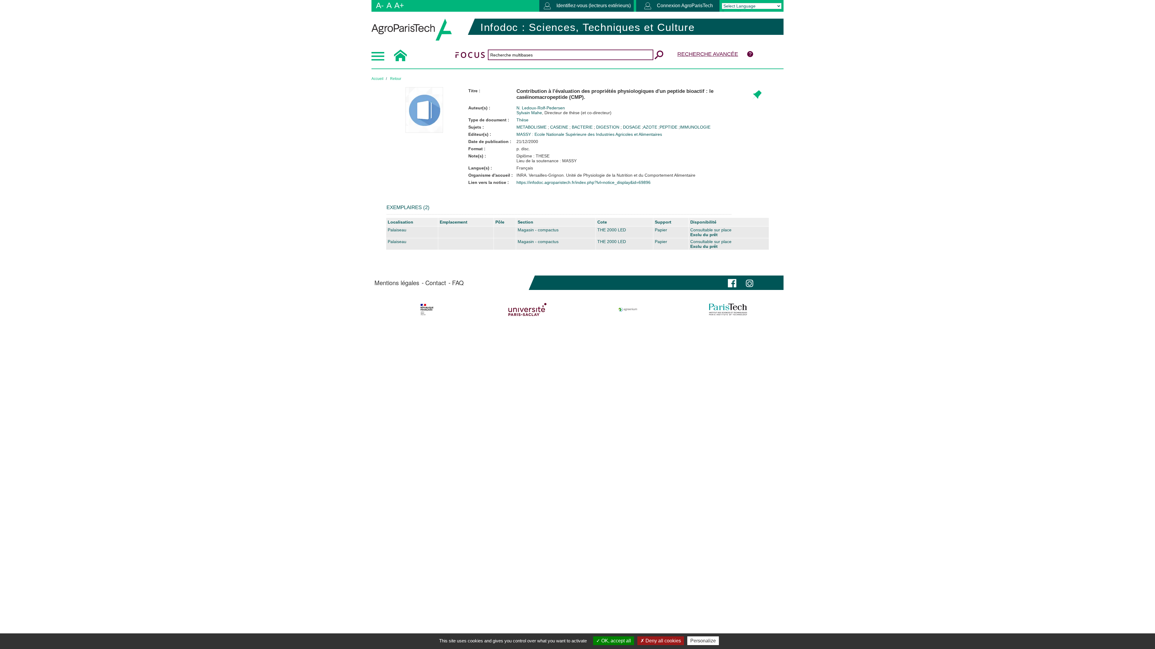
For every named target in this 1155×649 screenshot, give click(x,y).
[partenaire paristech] (728, 309)
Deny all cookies (662, 640)
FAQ (458, 283)
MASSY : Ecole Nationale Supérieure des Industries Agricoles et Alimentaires (589, 134)
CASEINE (559, 127)
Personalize (703, 640)
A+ (399, 5)
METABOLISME (532, 127)
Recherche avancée (707, 54)
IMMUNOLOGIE (695, 127)
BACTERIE (583, 127)
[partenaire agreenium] (628, 309)
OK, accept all (615, 640)
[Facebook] (732, 282)
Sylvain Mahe (563, 112)
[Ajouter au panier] (756, 95)
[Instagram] (749, 282)
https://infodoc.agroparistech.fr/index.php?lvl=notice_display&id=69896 (583, 182)
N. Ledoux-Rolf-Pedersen (540, 107)
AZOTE (650, 127)
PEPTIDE (668, 127)
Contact (435, 283)
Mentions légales (396, 283)
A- (380, 5)
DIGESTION (608, 127)
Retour (395, 79)
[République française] (427, 309)
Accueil (377, 79)
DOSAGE (632, 127)
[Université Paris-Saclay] (527, 309)
